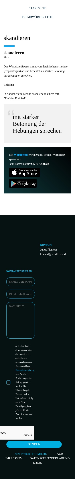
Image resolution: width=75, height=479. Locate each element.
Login (37, 462)
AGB (60, 453)
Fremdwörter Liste (37, 17)
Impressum (13, 458)
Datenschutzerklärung (24, 370)
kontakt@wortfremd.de (53, 254)
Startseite (37, 8)
